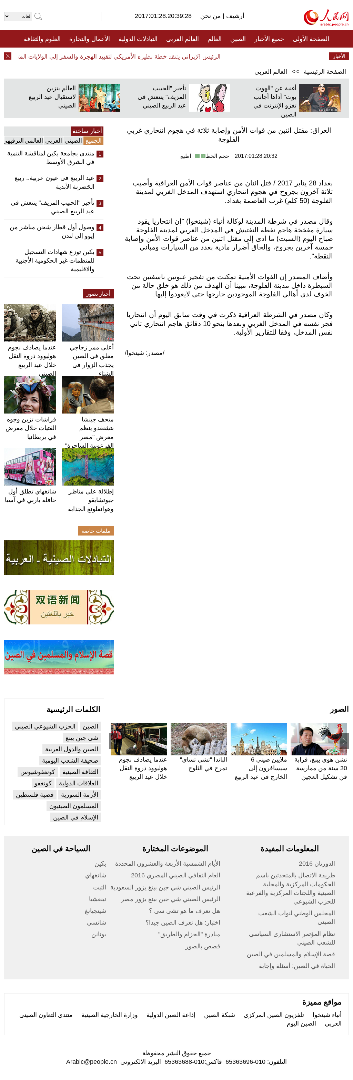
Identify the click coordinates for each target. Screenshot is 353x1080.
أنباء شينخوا (327, 1014)
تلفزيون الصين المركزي (274, 1014)
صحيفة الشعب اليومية (70, 760)
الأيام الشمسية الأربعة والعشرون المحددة (167, 863)
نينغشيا (97, 899)
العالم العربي (182, 38)
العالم (215, 38)
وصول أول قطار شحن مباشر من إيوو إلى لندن (52, 231)
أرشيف (234, 15)
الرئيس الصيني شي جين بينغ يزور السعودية (165, 887)
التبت (99, 887)
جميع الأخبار (269, 38)
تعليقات (171, 56)
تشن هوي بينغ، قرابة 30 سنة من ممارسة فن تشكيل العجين (320, 768)
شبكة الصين (219, 1014)
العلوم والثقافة (42, 38)
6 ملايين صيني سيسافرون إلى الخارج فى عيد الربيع (261, 768)
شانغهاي (95, 875)
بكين (100, 863)
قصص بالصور (202, 946)
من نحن (211, 15)
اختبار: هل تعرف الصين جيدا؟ (182, 922)
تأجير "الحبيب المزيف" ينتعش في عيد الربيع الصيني (162, 97)
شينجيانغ (95, 910)
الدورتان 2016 (317, 863)
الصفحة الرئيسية (325, 71)
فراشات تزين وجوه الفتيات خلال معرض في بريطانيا (31, 428)
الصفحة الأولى (311, 38)
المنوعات (201, 56)
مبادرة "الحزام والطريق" (189, 934)
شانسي (96, 922)
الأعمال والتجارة (89, 38)
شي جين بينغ (81, 737)
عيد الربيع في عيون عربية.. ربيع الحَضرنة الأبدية (54, 182)
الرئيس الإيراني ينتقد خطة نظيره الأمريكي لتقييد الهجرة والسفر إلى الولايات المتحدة (122, 56)
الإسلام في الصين (75, 817)
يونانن (98, 934)
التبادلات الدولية (138, 38)
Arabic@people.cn (91, 1061)
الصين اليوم (301, 1023)
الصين (238, 38)
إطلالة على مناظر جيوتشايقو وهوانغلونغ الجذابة (91, 500)
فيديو (146, 56)
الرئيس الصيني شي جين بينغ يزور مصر (170, 899)
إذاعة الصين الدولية (171, 1014)
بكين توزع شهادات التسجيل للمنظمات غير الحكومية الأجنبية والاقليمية (55, 260)
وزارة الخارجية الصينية (109, 1014)
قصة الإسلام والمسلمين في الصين (291, 954)
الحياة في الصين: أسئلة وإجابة (297, 965)
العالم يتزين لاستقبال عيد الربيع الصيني (52, 97)
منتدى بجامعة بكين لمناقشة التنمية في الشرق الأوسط (50, 157)
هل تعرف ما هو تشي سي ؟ (184, 910)
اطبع (185, 156)
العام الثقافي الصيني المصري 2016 (175, 875)
